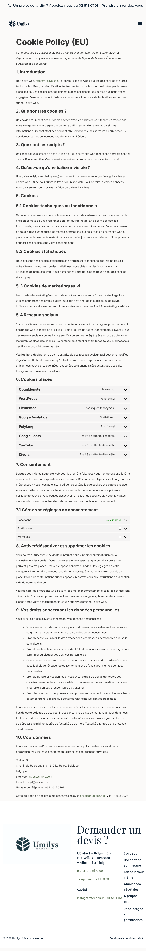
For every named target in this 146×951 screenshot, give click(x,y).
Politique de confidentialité (126, 938)
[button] (140, 23)
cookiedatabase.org (92, 795)
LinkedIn (106, 898)
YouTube (116, 898)
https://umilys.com (47, 80)
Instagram (84, 898)
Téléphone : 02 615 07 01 (93, 879)
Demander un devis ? (109, 834)
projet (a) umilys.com (91, 870)
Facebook (96, 898)
